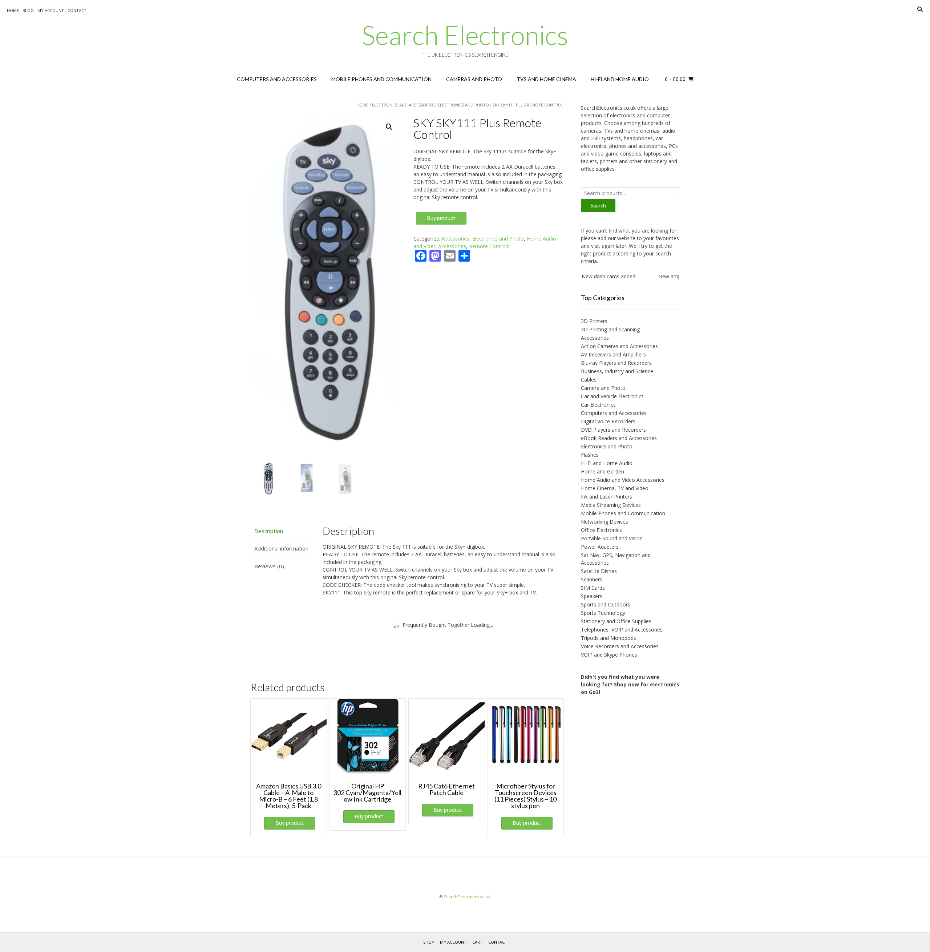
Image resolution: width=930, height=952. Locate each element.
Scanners (591, 579)
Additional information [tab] (281, 548)
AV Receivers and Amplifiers (613, 354)
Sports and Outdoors (605, 604)
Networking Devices (604, 521)
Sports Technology (603, 612)
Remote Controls (489, 246)
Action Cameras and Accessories (619, 346)
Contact (77, 10)
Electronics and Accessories (403, 105)
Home (13, 10)
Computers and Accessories (277, 79)
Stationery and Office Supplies (616, 621)
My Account (50, 10)
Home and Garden (602, 471)
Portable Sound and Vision (612, 538)
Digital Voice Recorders (608, 421)
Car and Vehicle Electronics (612, 396)
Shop (428, 942)
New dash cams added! (590, 276)
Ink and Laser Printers (606, 496)
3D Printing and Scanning (610, 329)
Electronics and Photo (463, 105)
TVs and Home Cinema (546, 79)
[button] (389, 126)
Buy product (441, 218)
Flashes (590, 454)
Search (598, 205)
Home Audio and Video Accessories (622, 479)
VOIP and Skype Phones (609, 654)
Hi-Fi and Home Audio (620, 79)
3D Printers (594, 321)
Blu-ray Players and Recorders (616, 362)
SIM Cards (593, 587)
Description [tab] (268, 531)
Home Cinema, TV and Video (614, 488)
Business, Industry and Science (617, 371)
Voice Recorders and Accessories (620, 646)
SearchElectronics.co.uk (467, 896)
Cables (589, 379)
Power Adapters (600, 546)
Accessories (455, 238)
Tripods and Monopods (608, 637)
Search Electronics (465, 35)
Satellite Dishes (599, 571)
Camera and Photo (603, 387)
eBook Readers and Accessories (619, 438)
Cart (477, 942)
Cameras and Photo (474, 79)
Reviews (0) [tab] (269, 566)
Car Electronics (598, 404)
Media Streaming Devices (611, 504)
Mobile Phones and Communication (381, 79)
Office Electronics (601, 530)
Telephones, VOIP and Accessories (622, 629)
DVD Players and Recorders (613, 429)
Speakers (591, 596)
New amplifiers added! (666, 276)
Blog (28, 10)
